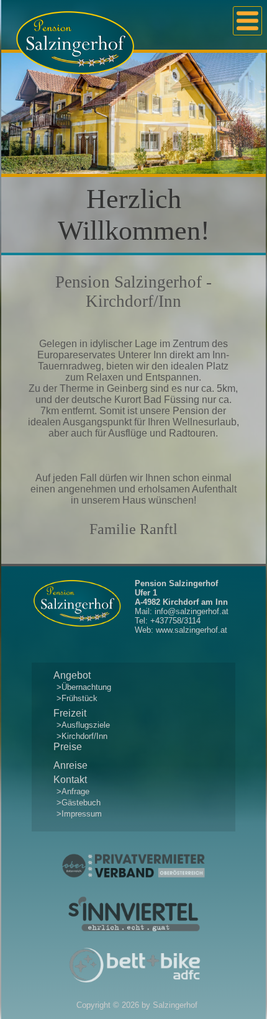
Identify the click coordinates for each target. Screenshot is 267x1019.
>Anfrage (73, 791)
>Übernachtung (84, 687)
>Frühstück (77, 698)
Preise (67, 746)
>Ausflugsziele (83, 725)
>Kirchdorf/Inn (82, 736)
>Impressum (79, 813)
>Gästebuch (79, 802)
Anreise (70, 765)
